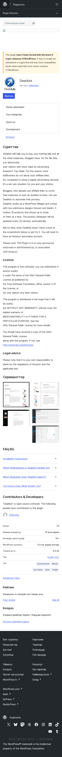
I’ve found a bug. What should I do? (22, 486)
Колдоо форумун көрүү (16, 621)
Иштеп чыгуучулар (13, 674)
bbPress (9, 699)
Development (13, 129)
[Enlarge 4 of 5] (55, 412)
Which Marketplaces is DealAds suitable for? (26, 468)
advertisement (43, 564)
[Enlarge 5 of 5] (55, 429)
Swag (36, 679)
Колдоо (10, 137)
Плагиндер (38, 649)
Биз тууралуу (10, 639)
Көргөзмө (37, 639)
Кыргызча (15, 717)
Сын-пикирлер (14, 114)
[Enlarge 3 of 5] (55, 385)
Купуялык (8, 654)
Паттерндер (39, 654)
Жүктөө (9, 96)
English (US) (53, 557)
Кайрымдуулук (42, 674)
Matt (7, 694)
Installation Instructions (15, 458)
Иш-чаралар (39, 669)
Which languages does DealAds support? (24, 477)
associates (38, 570)
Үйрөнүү (7, 664)
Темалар (37, 644)
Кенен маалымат (15, 107)
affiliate (55, 564)
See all (55, 599)
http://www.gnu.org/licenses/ (18, 344)
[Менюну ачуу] (57, 4)
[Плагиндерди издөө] (33, 23)
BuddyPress (11, 704)
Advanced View (11, 578)
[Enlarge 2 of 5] (26, 413)
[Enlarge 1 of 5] (26, 385)
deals (47, 570)
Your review (9, 599)
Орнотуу (10, 122)
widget (55, 570)
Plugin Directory (10, 13)
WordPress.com (12, 689)
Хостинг (7, 649)
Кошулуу (37, 664)
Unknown (33, 85)
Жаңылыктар (10, 644)
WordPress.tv (11, 679)
